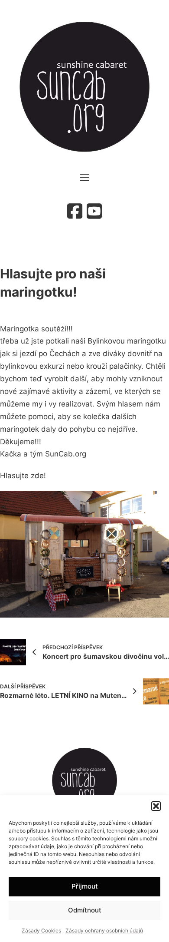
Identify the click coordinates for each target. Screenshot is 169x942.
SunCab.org (65, 454)
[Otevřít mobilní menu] (84, 177)
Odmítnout (84, 910)
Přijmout (85, 886)
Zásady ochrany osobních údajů (104, 930)
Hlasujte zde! (23, 475)
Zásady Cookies (41, 930)
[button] (156, 806)
